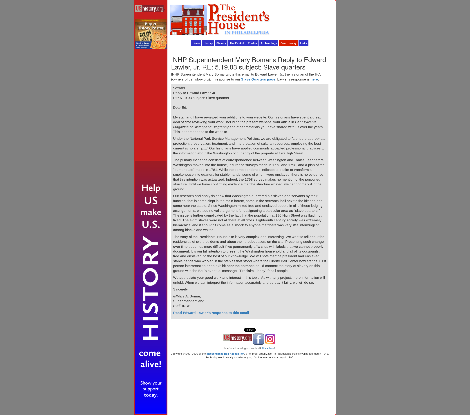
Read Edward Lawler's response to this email (211, 313)
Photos (252, 43)
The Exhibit (237, 43)
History (208, 43)
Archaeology (269, 43)
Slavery (221, 43)
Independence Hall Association (225, 353)
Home (196, 43)
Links (303, 43)
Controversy (288, 43)
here (314, 79)
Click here (268, 348)
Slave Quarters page (258, 79)
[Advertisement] (151, 106)
